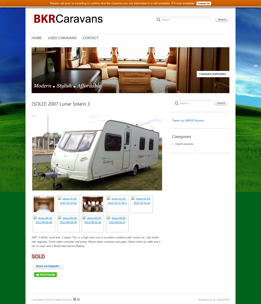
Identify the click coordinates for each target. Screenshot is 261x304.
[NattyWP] (221, 299)
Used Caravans (184, 143)
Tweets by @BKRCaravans (188, 120)
